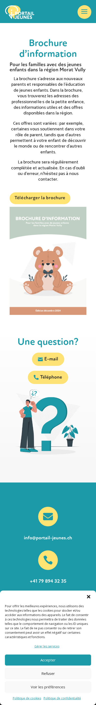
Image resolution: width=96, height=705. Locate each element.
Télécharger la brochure (40, 198)
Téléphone (51, 377)
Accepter (48, 659)
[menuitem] (84, 12)
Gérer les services (46, 646)
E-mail (51, 359)
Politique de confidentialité (62, 698)
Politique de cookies (27, 698)
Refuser (48, 673)
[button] (88, 596)
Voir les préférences (48, 686)
